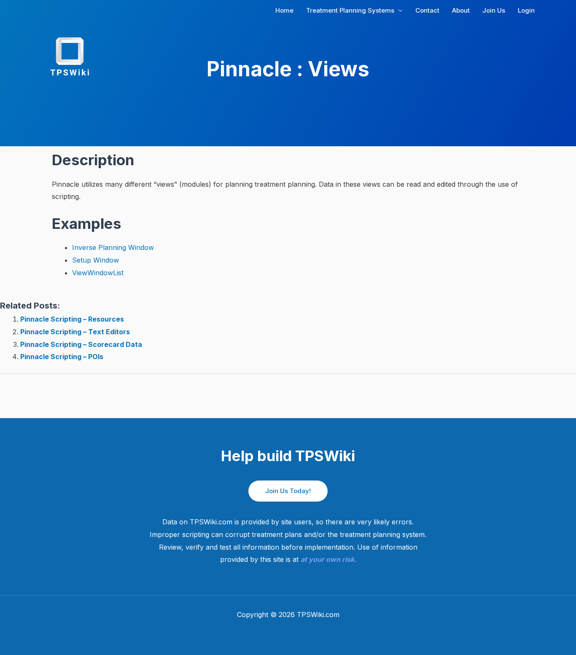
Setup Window (95, 260)
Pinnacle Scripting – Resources (72, 319)
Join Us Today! (288, 491)
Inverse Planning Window (113, 247)
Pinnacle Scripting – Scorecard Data (81, 344)
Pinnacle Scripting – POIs (61, 356)
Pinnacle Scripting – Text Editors (75, 332)
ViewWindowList (98, 272)
